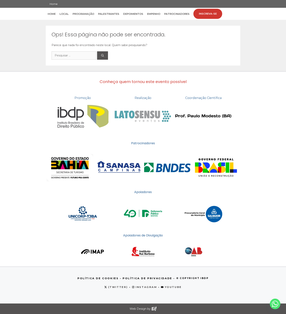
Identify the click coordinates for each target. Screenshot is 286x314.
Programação (83, 13)
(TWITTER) (118, 287)
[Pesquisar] (102, 55)
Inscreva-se (208, 13)
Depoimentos (133, 13)
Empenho (153, 13)
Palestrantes (108, 13)
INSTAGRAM (146, 287)
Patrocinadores (176, 13)
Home (54, 3)
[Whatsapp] (275, 304)
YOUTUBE (173, 287)
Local (64, 13)
